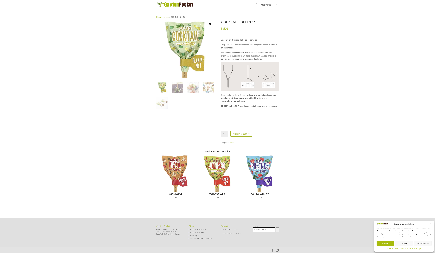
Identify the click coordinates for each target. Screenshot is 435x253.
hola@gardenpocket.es (229, 229)
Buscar (255, 226)
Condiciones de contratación (201, 238)
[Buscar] (277, 229)
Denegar (404, 243)
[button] (430, 224)
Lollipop (166, 17)
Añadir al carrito (241, 133)
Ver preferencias (422, 243)
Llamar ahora (226, 233)
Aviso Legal (417, 249)
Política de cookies (393, 249)
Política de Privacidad (406, 249)
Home (158, 17)
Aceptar (385, 243)
